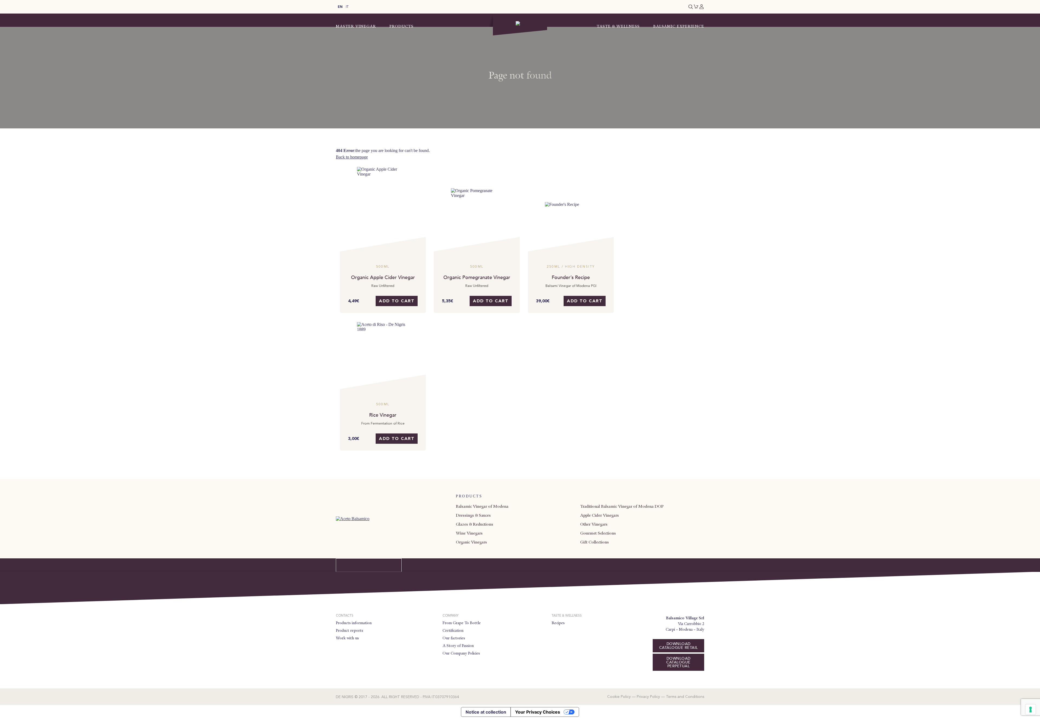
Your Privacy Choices (537, 712)
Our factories (454, 638)
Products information (354, 622)
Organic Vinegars (471, 542)
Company (451, 615)
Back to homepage (352, 157)
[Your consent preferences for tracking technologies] (1030, 709)
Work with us (347, 638)
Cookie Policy (619, 697)
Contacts (344, 615)
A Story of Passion (458, 645)
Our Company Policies (461, 653)
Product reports (349, 630)
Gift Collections (594, 542)
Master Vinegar (356, 26)
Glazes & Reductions (474, 524)
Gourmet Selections (598, 533)
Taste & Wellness (618, 26)
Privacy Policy (648, 697)
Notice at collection (486, 712)
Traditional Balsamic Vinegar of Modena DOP (622, 506)
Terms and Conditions (685, 697)
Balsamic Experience (678, 26)
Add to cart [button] (396, 301)
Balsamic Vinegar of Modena (482, 506)
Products (401, 26)
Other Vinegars (593, 524)
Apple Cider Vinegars (599, 515)
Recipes (558, 622)
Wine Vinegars (469, 533)
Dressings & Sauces (473, 515)
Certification (453, 630)
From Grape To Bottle (462, 622)
